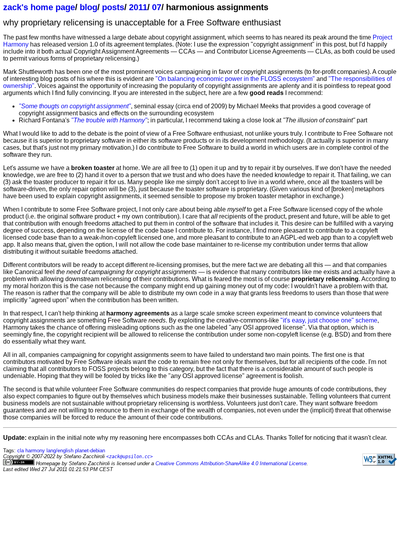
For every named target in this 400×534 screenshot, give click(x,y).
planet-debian (90, 450)
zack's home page (39, 7)
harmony (35, 450)
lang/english (59, 450)
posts (113, 7)
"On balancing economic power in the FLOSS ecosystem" (235, 78)
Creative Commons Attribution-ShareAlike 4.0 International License (231, 463)
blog (88, 7)
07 (156, 7)
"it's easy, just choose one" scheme (328, 320)
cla (20, 450)
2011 (138, 7)
